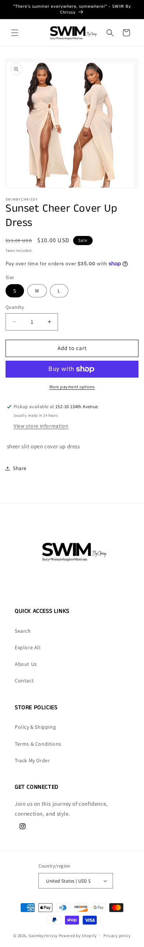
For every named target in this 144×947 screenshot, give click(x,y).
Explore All (28, 647)
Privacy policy (117, 935)
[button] (15, 33)
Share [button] (20, 468)
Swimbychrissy (43, 935)
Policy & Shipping (35, 727)
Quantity (15, 307)
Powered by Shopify (78, 935)
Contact (24, 680)
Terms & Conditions (38, 744)
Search (23, 631)
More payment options (72, 386)
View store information (41, 426)
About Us (26, 664)
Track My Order (32, 760)
